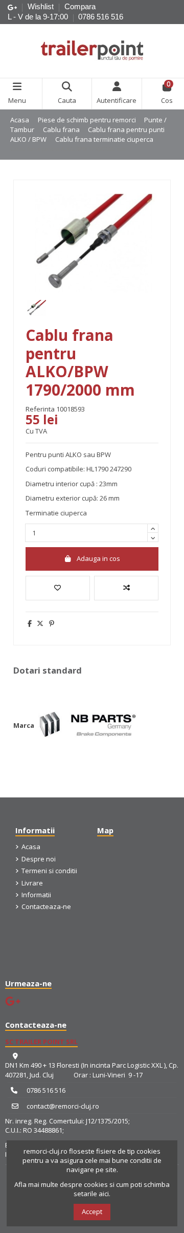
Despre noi (38, 858)
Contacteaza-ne (46, 906)
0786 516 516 (100, 16)
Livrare (32, 883)
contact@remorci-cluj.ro (63, 1106)
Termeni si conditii (49, 870)
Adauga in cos (98, 558)
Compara (80, 6)
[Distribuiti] (30, 623)
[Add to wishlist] (58, 588)
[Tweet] (40, 623)
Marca (23, 725)
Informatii (36, 894)
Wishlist (42, 6)
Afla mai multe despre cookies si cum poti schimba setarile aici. (92, 1189)
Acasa (30, 846)
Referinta (40, 409)
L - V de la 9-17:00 (38, 16)
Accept (92, 1211)
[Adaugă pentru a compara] (126, 588)
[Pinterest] (51, 623)
